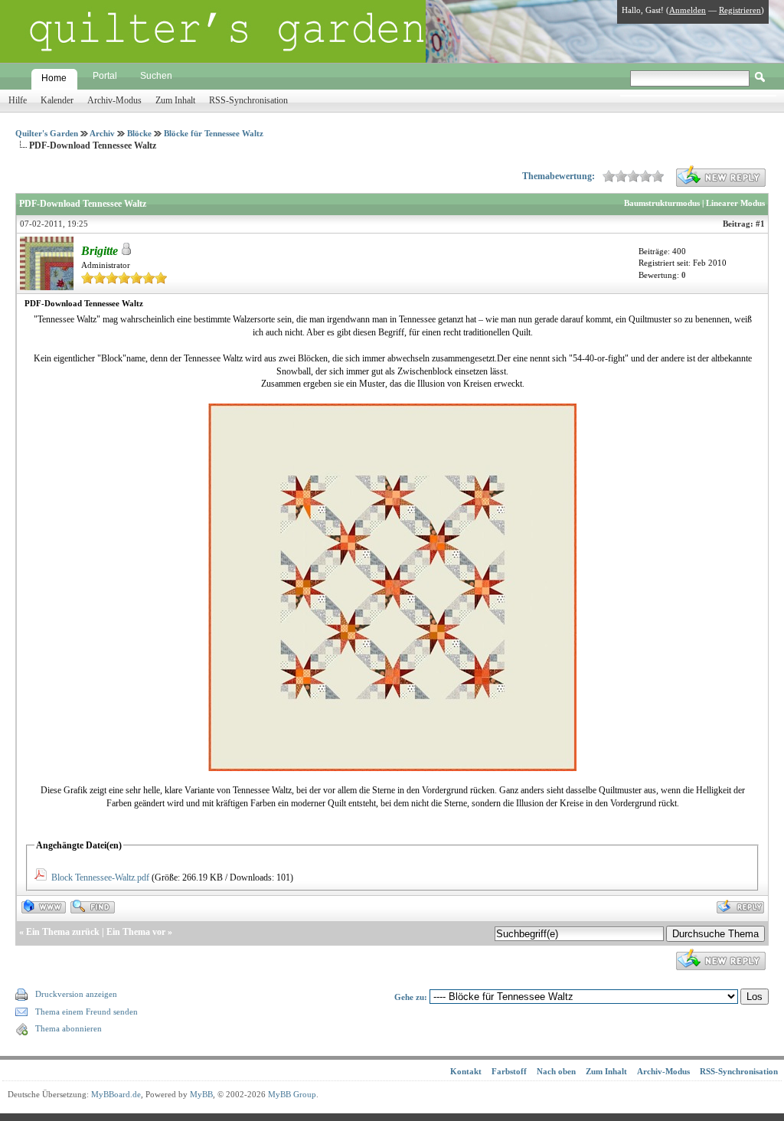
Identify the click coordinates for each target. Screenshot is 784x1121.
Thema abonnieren (68, 1028)
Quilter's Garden (46, 133)
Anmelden (687, 10)
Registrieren (740, 10)
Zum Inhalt (175, 100)
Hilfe (17, 100)
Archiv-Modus (114, 100)
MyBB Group (292, 1094)
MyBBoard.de (116, 1094)
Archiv (102, 133)
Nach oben (556, 1071)
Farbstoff (509, 1071)
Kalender (57, 100)
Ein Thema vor (135, 932)
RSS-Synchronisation (248, 100)
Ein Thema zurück (63, 932)
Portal (105, 75)
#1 (760, 223)
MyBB (201, 1094)
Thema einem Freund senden (86, 1011)
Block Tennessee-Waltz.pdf (100, 877)
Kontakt (466, 1071)
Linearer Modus (735, 203)
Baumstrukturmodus (662, 203)
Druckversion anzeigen (76, 993)
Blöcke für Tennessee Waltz (213, 133)
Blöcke (139, 133)
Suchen (156, 75)
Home (54, 78)
